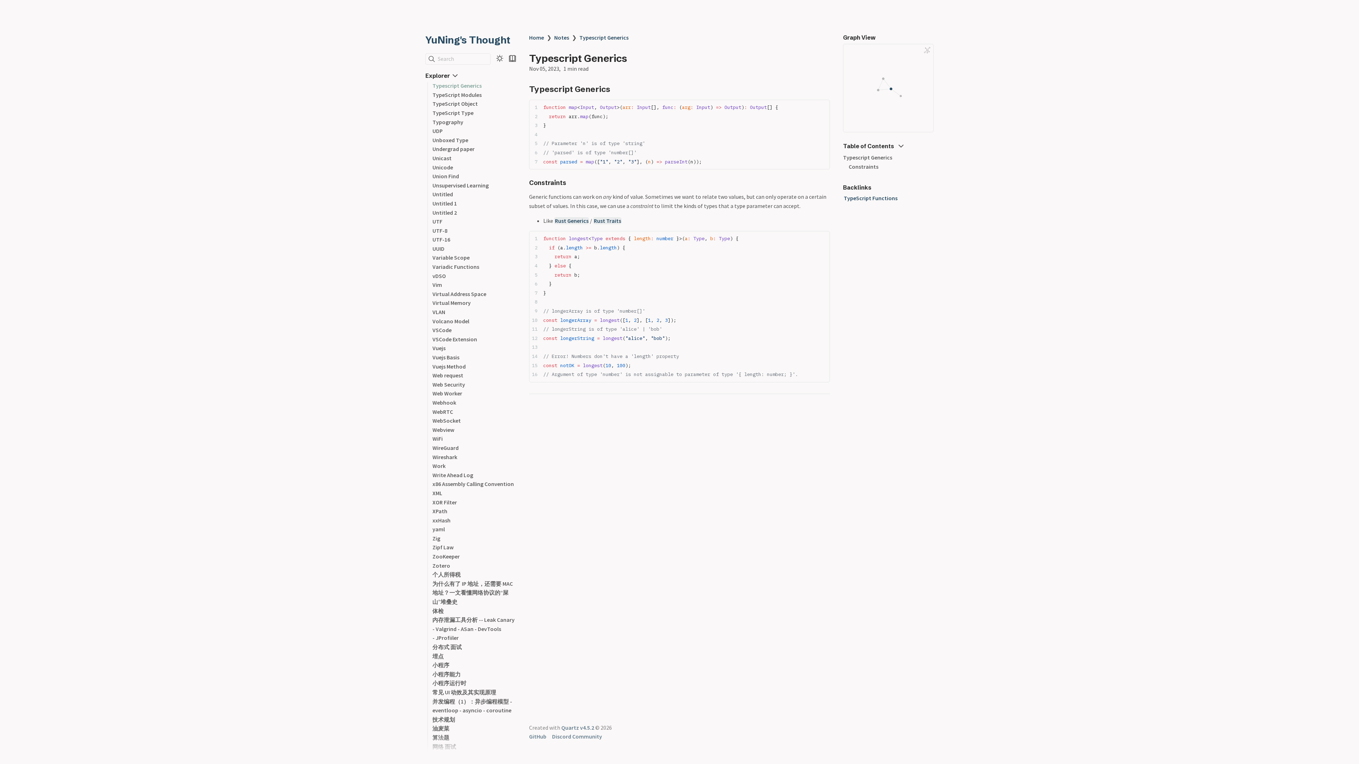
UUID (438, 248)
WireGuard (445, 447)
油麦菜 (440, 728)
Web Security (448, 384)
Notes (561, 37)
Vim (437, 284)
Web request (447, 375)
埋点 (438, 656)
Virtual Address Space (459, 293)
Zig (436, 538)
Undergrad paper (453, 148)
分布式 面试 (447, 646)
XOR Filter (444, 502)
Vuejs (439, 348)
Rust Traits (607, 220)
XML (437, 493)
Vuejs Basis (445, 357)
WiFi (437, 438)
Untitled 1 (444, 203)
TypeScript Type (453, 112)
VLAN (438, 312)
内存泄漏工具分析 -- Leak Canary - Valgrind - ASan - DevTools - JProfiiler (473, 628)
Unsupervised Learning (460, 185)
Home (536, 37)
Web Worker (447, 393)
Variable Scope (451, 257)
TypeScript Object (455, 103)
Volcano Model (450, 321)
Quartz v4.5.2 (577, 727)
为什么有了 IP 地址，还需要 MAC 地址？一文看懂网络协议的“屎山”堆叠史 (472, 592)
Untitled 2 (444, 212)
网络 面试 (444, 746)
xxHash (441, 520)
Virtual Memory (451, 302)
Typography (447, 122)
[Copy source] (822, 107)
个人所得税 (446, 574)
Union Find (445, 176)
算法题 (440, 737)
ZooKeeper (446, 556)
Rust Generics (572, 220)
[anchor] (616, 89)
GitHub (537, 736)
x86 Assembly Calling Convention (473, 483)
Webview (443, 429)
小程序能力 (446, 674)
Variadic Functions (455, 266)
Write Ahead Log (452, 475)
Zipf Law (443, 547)
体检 (438, 610)
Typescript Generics (457, 85)
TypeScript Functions (871, 198)
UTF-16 (441, 239)
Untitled (442, 194)
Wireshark (444, 457)
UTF (437, 221)
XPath (439, 511)
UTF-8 (439, 230)
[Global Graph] (927, 50)
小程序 (440, 664)
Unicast (442, 158)
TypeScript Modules (457, 94)
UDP (437, 130)
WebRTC (442, 411)
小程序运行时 (449, 683)
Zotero (441, 565)
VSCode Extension (454, 339)
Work (439, 465)
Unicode (442, 167)
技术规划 (443, 719)
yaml (438, 529)
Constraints (863, 166)
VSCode (442, 330)
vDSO (439, 275)
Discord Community (577, 736)
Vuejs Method (449, 366)
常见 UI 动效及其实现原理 (464, 692)
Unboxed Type (450, 140)
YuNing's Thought (467, 40)
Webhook (444, 402)
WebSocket (446, 420)
